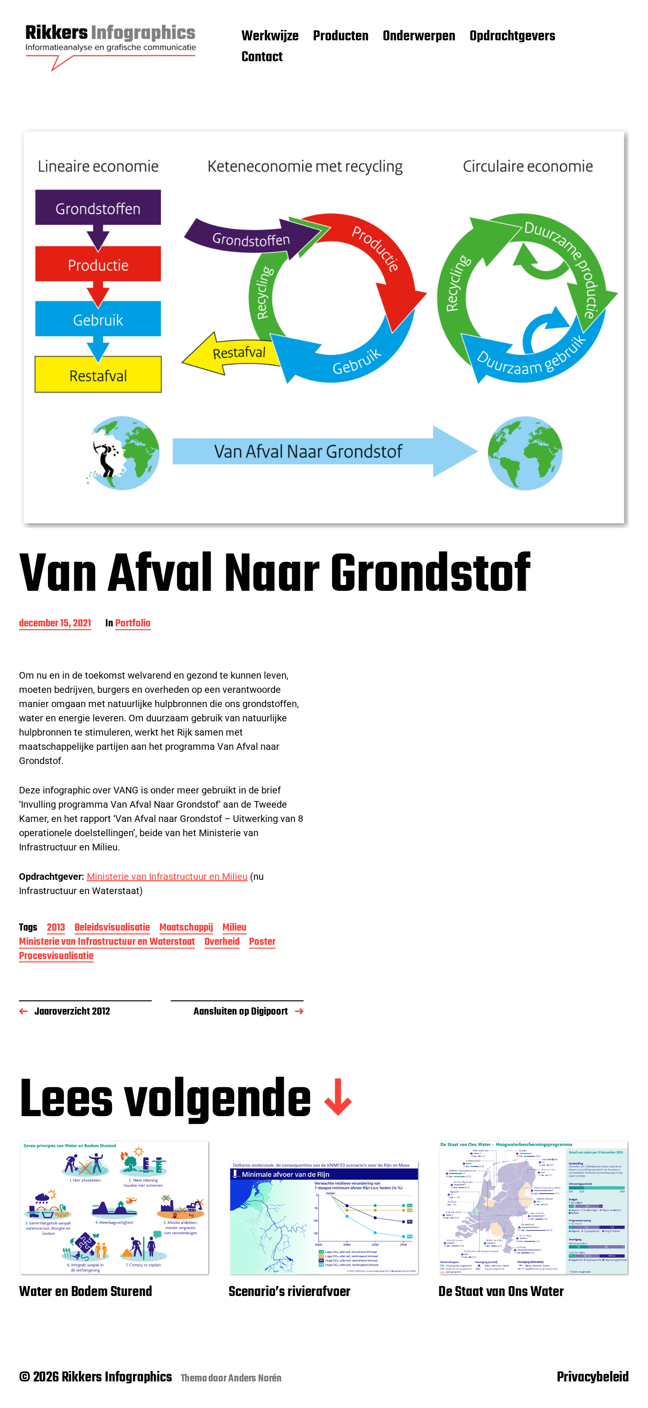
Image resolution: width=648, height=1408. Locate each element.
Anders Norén (255, 1379)
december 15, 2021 (55, 624)
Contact (262, 58)
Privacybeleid (593, 1378)
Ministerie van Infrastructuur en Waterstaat (107, 943)
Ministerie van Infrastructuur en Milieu (167, 876)
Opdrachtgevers (512, 37)
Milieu (234, 928)
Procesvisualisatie (56, 957)
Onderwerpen (419, 37)
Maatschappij (186, 928)
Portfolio (133, 624)
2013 (56, 928)
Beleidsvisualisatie (112, 928)
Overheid (222, 943)
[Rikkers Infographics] (111, 47)
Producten (341, 37)
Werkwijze (270, 37)
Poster (262, 943)
